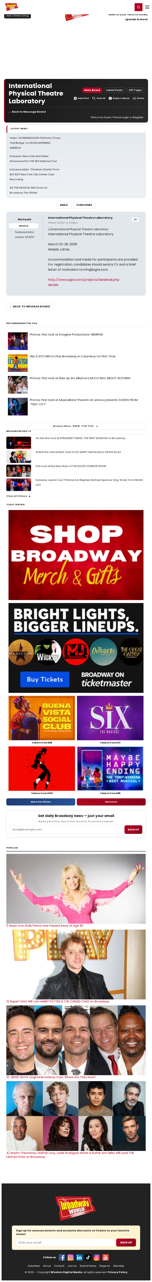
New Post (83, 98)
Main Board (92, 90)
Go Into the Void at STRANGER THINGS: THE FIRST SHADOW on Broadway (80, 438)
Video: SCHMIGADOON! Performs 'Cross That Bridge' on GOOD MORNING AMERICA (35, 143)
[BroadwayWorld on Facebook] (62, 1257)
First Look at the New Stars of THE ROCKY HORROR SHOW (71, 466)
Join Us (72, 1266)
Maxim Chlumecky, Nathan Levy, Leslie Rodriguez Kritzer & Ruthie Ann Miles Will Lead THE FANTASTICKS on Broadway (70, 1155)
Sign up (133, 829)
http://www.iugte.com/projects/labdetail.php (83, 279)
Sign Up (126, 1243)
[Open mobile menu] (147, 7)
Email (64, 205)
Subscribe (84, 205)
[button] (138, 7)
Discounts (111, 801)
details (53, 285)
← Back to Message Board (27, 112)
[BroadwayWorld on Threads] (96, 1257)
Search (101, 98)
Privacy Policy (117, 1272)
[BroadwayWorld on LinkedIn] (79, 1257)
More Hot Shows (41, 801)
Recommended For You (21, 323)
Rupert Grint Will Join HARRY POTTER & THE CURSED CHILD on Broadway (57, 1001)
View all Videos (16, 496)
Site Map (118, 1266)
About (47, 1266)
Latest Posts (114, 90)
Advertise (34, 1266)
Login (128, 7)
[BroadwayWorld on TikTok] (88, 1257)
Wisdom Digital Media (66, 1272)
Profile (23, 225)
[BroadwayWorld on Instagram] (70, 1257)
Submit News (88, 1266)
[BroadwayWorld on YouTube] (105, 1257)
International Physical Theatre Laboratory (80, 218)
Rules (140, 98)
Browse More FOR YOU (73, 426)
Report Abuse (121, 98)
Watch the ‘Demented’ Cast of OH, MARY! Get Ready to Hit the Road (78, 452)
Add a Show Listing (17, 15)
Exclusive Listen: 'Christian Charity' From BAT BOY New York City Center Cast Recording (34, 174)
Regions (105, 1266)
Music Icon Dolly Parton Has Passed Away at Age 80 (44, 926)
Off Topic (135, 90)
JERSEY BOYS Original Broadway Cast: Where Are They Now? (51, 1077)
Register (117, 7)
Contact (59, 1266)
